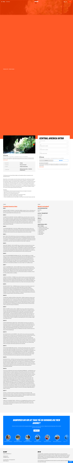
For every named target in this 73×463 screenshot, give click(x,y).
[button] (53, 142)
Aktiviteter (8, 1)
